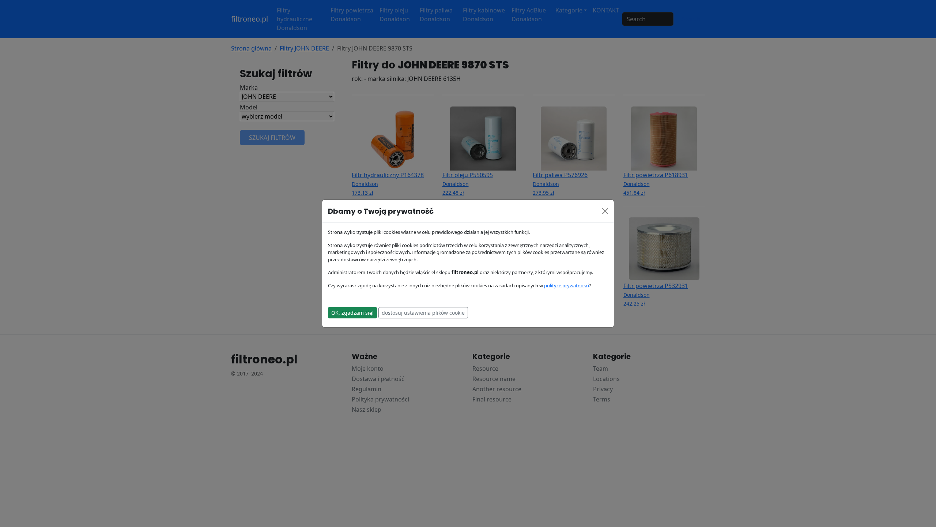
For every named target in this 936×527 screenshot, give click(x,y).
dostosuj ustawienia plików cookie (423, 312)
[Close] (605, 211)
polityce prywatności (566, 285)
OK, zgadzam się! (352, 312)
